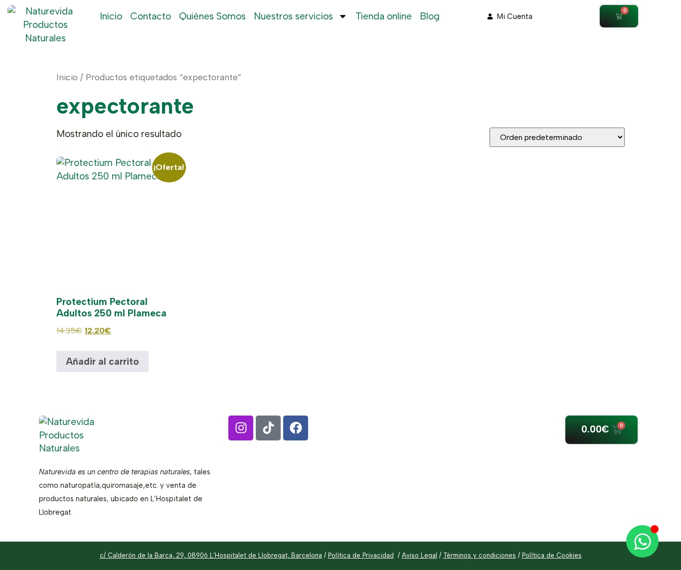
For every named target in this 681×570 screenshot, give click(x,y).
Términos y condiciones (479, 555)
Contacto (150, 16)
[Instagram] (240, 428)
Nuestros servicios (293, 16)
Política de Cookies (552, 555)
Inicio (111, 16)
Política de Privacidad (361, 555)
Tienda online (383, 16)
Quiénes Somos (212, 16)
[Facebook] (295, 428)
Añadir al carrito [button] (102, 361)
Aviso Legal (419, 555)
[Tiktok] (268, 428)
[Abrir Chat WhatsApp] (642, 541)
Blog (430, 16)
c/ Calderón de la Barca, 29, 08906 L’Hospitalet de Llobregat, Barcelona (211, 555)
